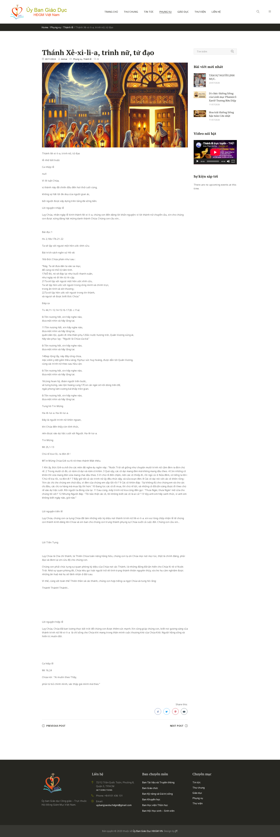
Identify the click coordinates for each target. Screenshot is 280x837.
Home (45, 27)
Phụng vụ (165, 11)
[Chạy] (197, 161)
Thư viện (200, 11)
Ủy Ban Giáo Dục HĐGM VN (148, 831)
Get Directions (104, 790)
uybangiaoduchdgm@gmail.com (114, 805)
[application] (215, 152)
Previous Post (56, 725)
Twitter (166, 711)
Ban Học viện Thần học (155, 805)
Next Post (177, 725)
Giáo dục (183, 11)
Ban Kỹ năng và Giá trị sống (157, 793)
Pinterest (175, 711)
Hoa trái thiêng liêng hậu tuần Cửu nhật (221, 113)
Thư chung (131, 11)
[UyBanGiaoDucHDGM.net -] (38, 11)
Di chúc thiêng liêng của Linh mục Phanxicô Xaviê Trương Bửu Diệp (222, 96)
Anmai (64, 59)
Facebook (158, 711)
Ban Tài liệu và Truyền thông (158, 782)
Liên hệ (216, 11)
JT (176, 831)
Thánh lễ (68, 27)
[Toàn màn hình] (233, 161)
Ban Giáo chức (150, 788)
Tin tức (149, 11)
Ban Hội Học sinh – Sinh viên (158, 810)
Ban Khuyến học (151, 799)
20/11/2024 (50, 59)
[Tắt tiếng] (228, 161)
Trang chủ (111, 11)
